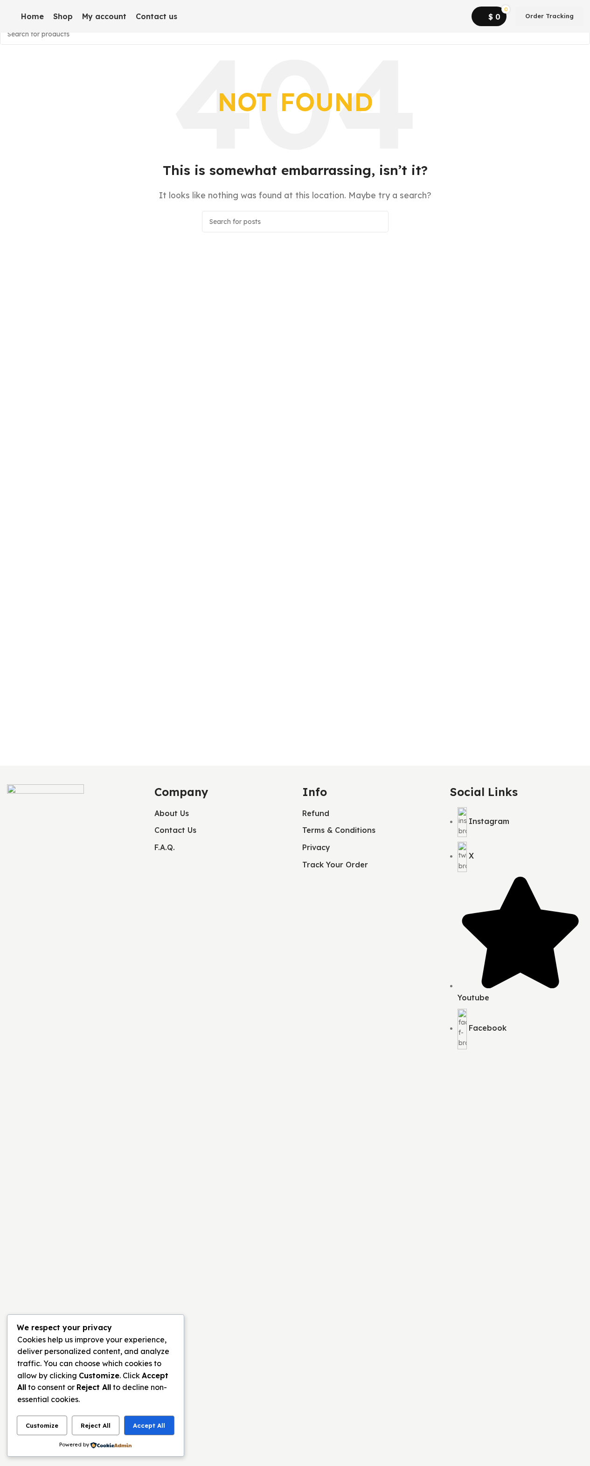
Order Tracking (549, 16)
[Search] (195, 16)
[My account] (458, 16)
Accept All (149, 1425)
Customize (42, 1425)
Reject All (96, 1425)
